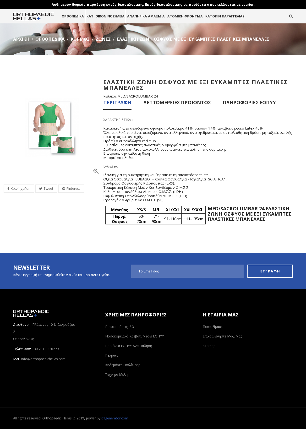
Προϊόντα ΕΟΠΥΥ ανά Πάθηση (128, 345)
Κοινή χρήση (20, 188)
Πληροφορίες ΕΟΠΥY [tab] (249, 103)
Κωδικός (109, 96)
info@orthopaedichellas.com (43, 359)
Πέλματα (111, 355)
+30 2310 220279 (45, 349)
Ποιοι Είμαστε (213, 326)
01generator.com (114, 418)
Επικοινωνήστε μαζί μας (222, 336)
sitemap (209, 345)
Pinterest (73, 188)
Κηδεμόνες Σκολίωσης (122, 365)
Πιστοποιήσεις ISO (119, 326)
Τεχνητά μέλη (116, 374)
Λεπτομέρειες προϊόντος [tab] (177, 103)
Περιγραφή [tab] (117, 103)
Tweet (48, 188)
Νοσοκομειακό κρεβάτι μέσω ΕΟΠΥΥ (134, 336)
